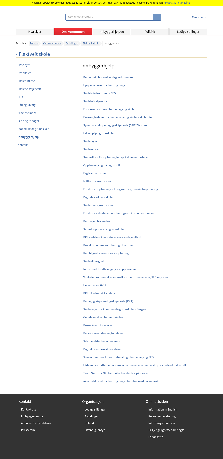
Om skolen (24, 73)
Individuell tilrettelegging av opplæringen (110, 269)
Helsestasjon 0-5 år (95, 285)
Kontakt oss (28, 409)
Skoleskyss (90, 141)
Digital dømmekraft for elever (102, 349)
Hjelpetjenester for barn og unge (104, 85)
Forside (34, 43)
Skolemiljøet (91, 149)
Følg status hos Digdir (176, 2)
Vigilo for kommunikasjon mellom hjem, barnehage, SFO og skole (125, 277)
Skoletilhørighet (93, 261)
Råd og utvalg (27, 105)
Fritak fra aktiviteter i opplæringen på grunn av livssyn (118, 213)
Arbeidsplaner (27, 113)
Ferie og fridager (28, 121)
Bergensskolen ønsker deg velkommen (108, 77)
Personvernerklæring (162, 416)
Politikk (149, 31)
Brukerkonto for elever (97, 325)
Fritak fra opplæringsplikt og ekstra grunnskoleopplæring (120, 189)
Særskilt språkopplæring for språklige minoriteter (115, 157)
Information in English (162, 409)
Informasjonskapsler (161, 423)
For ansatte (155, 437)
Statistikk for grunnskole (33, 129)
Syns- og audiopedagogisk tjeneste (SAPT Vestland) (116, 125)
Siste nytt (24, 65)
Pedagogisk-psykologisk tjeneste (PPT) (108, 301)
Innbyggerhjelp (28, 137)
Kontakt (23, 145)
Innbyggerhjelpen (111, 31)
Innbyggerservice (32, 416)
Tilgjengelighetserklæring (165, 430)
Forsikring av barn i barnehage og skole (108, 109)
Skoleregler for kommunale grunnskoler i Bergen (114, 309)
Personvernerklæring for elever (103, 333)
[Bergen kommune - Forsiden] (29, 18)
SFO (20, 97)
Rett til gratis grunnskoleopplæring (106, 253)
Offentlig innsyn (95, 430)
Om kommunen (73, 31)
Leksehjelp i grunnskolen (99, 133)
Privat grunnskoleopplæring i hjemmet (108, 245)
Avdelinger (72, 43)
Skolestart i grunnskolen (98, 205)
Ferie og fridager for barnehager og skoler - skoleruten (118, 117)
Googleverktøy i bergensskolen (103, 317)
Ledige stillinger (188, 31)
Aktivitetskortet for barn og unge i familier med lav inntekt (120, 381)
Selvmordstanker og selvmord (102, 341)
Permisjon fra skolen (96, 221)
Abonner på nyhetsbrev (36, 423)
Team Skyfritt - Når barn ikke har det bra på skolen (116, 373)
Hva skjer (34, 31)
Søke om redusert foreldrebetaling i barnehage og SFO (118, 357)
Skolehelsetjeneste (29, 89)
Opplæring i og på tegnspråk (102, 165)
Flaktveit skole (91, 43)
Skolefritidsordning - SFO (99, 93)
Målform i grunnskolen (97, 181)
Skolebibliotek (27, 81)
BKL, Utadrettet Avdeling (99, 293)
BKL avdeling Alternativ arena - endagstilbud (112, 237)
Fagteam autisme (94, 173)
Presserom (28, 430)
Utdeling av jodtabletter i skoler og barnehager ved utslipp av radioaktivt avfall (134, 365)
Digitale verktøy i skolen (98, 197)
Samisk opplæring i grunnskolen (104, 229)
